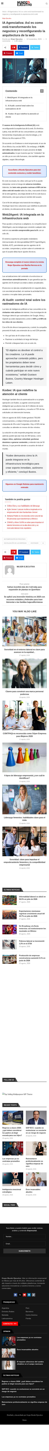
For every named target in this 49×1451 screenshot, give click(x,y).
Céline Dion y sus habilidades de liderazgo (23, 506)
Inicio (4, 12)
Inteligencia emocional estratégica (11, 1190)
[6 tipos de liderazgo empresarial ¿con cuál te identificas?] (24, 757)
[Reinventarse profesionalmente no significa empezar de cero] (36, 1148)
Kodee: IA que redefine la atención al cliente (22, 115)
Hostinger (34, 543)
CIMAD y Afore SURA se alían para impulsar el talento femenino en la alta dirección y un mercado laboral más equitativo (25, 525)
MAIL (15, 1323)
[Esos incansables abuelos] (36, 1179)
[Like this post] (14, 47)
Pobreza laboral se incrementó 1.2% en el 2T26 (31, 942)
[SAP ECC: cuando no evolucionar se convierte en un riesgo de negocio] (36, 1118)
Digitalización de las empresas (15, 543)
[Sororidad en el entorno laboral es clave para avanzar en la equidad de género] (24, 631)
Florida (28, 1318)
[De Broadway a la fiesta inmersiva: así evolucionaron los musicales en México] (9, 929)
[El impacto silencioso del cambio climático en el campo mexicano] (8, 1365)
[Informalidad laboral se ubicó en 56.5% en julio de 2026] (9, 900)
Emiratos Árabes (8, 1311)
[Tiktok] (33, 1294)
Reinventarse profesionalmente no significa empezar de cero (34, 1162)
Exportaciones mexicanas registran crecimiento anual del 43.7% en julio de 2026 (32, 913)
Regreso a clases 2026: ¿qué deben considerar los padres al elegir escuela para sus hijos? (12, 1131)
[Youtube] (24, 1294)
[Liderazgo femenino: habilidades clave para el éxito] (24, 799)
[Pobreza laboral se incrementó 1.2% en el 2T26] (9, 944)
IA (43, 543)
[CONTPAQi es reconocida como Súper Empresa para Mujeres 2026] (24, 715)
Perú (27, 1308)
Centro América (31, 1315)
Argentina (5, 1308)
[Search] (46, 4)
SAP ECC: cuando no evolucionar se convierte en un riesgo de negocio (36, 1130)
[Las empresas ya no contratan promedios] (12, 1148)
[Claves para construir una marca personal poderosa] (24, 673)
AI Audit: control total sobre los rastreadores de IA (19, 107)
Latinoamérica (7, 1318)
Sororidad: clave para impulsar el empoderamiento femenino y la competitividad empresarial (24, 862)
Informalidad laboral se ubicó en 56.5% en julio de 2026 (32, 898)
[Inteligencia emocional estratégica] (12, 1179)
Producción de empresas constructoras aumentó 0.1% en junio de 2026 (32, 958)
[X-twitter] (20, 1294)
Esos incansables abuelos (33, 1190)
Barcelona (29, 1311)
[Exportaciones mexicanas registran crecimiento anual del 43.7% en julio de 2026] (9, 914)
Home (24, 1420)
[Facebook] (15, 1294)
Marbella (5, 1315)
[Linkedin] (29, 1294)
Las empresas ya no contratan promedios (11, 1160)
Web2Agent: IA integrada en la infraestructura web (18, 99)
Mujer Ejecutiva (16, 39)
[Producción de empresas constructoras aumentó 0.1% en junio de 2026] (9, 959)
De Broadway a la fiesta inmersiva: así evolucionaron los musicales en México (32, 928)
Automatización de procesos (14, 539)
